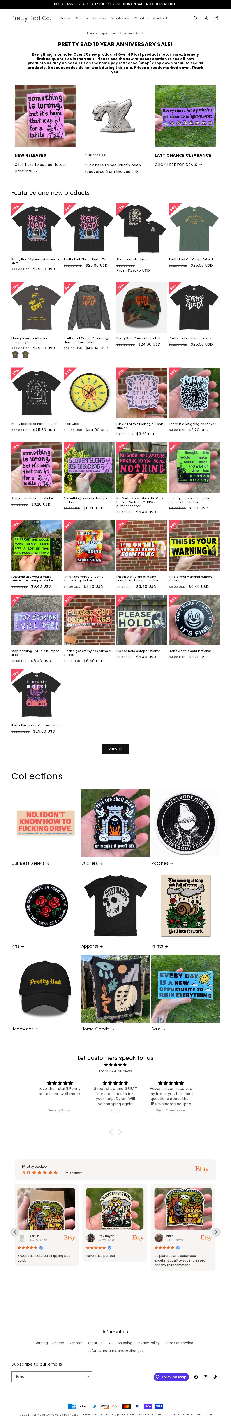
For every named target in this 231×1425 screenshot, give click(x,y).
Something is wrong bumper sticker (86, 500)
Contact (76, 1343)
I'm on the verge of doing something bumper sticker (137, 579)
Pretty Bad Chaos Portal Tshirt (87, 260)
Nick (170, 1236)
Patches (160, 863)
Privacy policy (116, 1414)
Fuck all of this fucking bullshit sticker (139, 426)
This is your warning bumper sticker (191, 579)
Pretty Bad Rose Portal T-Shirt (34, 424)
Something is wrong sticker (32, 498)
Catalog (41, 1343)
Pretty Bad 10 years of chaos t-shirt (35, 261)
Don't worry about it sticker (190, 651)
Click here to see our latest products (40, 168)
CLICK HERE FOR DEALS (176, 164)
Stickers (89, 863)
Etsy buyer (38, 1236)
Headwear (22, 1028)
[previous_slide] (14, 1232)
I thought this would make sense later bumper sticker (32, 579)
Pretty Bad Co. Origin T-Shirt (191, 260)
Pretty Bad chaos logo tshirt (191, 338)
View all (116, 748)
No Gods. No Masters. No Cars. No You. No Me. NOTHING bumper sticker (140, 502)
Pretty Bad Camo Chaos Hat (138, 338)
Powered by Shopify (65, 1414)
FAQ (110, 1343)
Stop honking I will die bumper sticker (35, 653)
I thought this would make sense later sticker (189, 500)
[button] (81, 18)
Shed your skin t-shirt (133, 260)
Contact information (197, 1414)
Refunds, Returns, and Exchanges (116, 1350)
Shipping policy (168, 1414)
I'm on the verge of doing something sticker (84, 579)
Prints (157, 946)
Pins (15, 946)
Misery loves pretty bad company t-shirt (30, 340)
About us (94, 1343)
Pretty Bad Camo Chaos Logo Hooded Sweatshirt (87, 340)
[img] (115, 1064)
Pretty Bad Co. (41, 1414)
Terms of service (141, 1414)
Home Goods (95, 1028)
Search (58, 1343)
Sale (155, 1028)
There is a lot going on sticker (192, 424)
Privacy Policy (148, 1343)
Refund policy (92, 1414)
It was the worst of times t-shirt (35, 725)
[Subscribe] (87, 1376)
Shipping (125, 1343)
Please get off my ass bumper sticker (88, 653)
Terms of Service (178, 1343)
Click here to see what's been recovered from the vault (113, 168)
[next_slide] (216, 1232)
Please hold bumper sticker (138, 651)
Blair (102, 1236)
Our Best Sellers (28, 863)
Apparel (89, 946)
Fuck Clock (72, 424)
